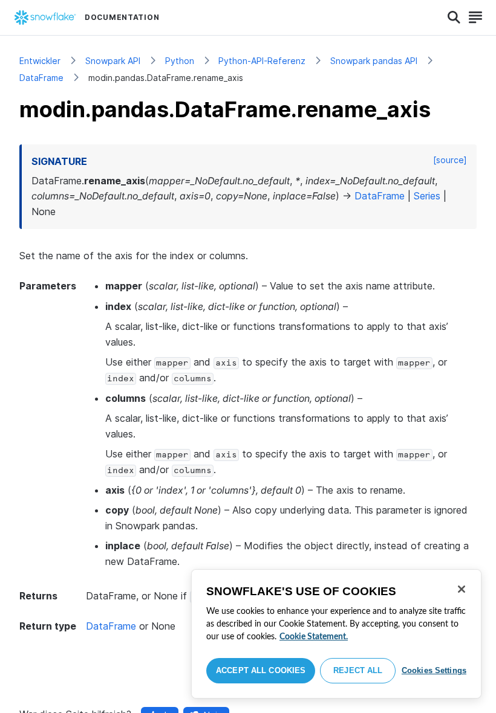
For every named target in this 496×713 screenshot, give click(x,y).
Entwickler (39, 61)
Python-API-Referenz (261, 61)
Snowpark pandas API (373, 61)
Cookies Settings (434, 670)
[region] (336, 633)
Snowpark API (112, 61)
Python (179, 61)
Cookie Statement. (313, 637)
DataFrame (41, 78)
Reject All (357, 670)
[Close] (461, 589)
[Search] (454, 17)
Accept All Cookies (260, 670)
